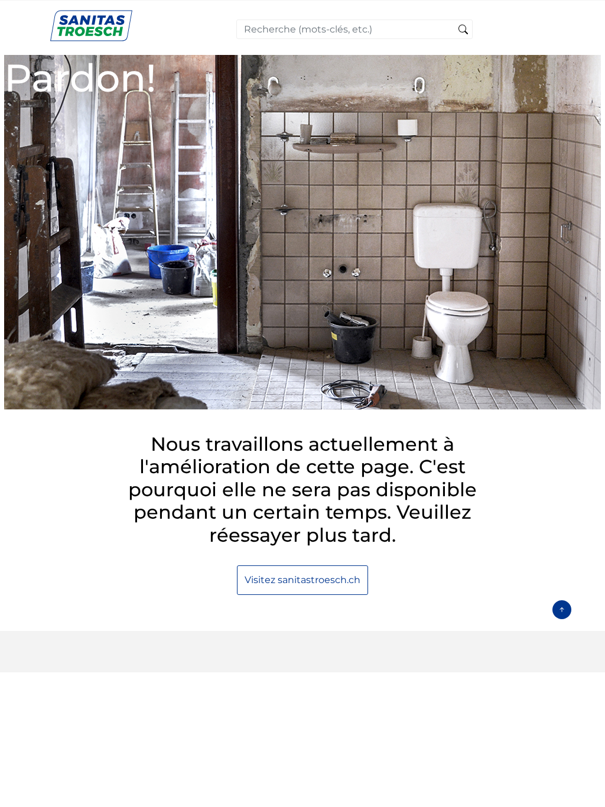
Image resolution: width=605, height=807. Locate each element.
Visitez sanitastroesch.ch (302, 579)
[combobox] (354, 29)
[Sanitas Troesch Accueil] (91, 25)
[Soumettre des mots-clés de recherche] (463, 30)
